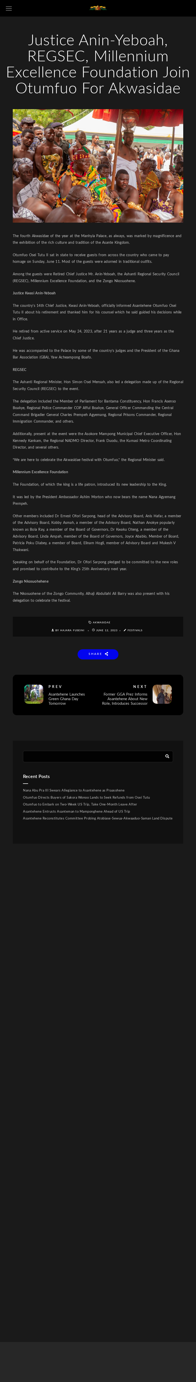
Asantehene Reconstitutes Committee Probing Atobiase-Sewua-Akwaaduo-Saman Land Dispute (98, 818)
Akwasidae (102, 622)
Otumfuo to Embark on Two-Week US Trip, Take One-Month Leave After (80, 804)
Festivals (135, 630)
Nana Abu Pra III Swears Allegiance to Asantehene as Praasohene (74, 790)
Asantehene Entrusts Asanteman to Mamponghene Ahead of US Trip (76, 811)
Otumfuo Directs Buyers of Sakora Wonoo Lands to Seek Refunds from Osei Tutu (86, 797)
